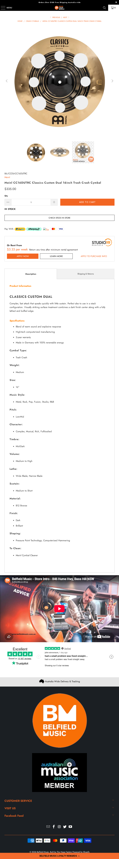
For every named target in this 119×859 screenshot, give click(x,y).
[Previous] (6, 81)
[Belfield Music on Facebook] (53, 827)
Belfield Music (43, 851)
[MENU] (1, 8)
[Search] (104, 8)
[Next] (112, 81)
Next (65, 17)
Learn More (56, 256)
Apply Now (23, 256)
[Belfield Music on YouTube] (70, 827)
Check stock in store (59, 217)
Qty (6, 195)
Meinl (7, 177)
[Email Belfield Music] (48, 827)
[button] (59, 856)
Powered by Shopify (81, 851)
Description (30, 273)
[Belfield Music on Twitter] (65, 827)
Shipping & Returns (85, 273)
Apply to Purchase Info (94, 256)
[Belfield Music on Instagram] (59, 827)
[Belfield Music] (59, 8)
